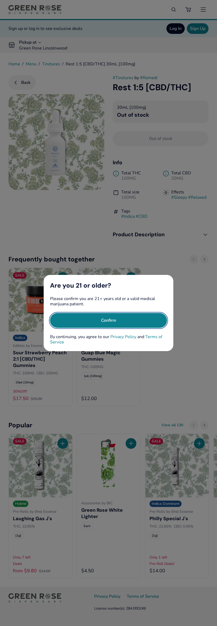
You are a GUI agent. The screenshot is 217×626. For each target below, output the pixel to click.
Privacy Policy (123, 337)
